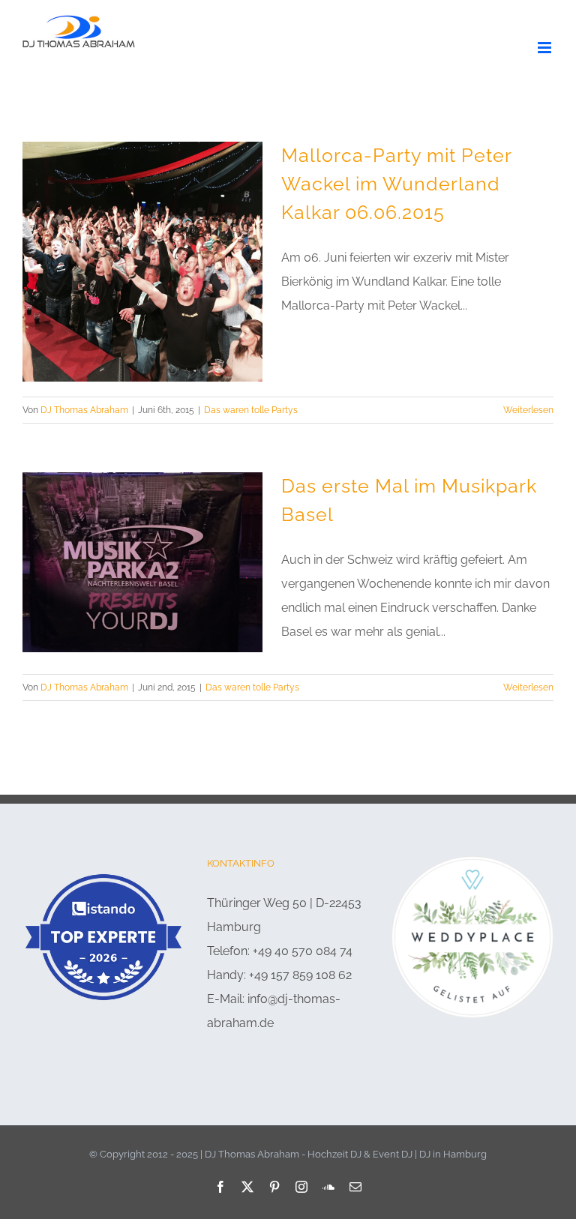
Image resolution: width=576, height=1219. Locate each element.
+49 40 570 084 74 (302, 951)
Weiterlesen (528, 410)
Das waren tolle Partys (251, 410)
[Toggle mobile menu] (546, 47)
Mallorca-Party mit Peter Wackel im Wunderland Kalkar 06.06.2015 (396, 184)
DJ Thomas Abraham (84, 410)
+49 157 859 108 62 (300, 975)
